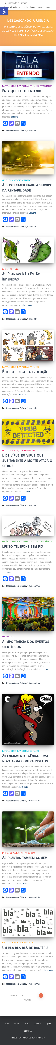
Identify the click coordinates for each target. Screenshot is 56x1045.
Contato (37, 1024)
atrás (33, 130)
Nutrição (31, 853)
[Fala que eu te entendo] (28, 65)
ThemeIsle (40, 1038)
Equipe (48, 1024)
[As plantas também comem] (28, 829)
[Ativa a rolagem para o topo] (50, 1039)
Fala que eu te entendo (22, 91)
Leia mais (15, 117)
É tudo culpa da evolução (25, 372)
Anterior (13, 995)
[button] (4, 11)
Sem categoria (8, 637)
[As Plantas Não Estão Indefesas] (28, 250)
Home (7, 1024)
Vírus (34, 450)
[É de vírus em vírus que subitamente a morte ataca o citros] (28, 432)
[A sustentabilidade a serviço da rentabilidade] (28, 157)
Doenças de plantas (30, 86)
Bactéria (6, 86)
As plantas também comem (24, 857)
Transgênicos (46, 86)
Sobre (17, 1024)
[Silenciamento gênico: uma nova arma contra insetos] (28, 719)
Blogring (28, 1031)
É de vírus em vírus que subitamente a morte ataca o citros (27, 460)
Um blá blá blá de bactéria (25, 947)
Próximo (27, 1000)
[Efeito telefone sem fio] (28, 526)
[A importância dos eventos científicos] (28, 614)
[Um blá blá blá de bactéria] (28, 922)
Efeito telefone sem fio (22, 546)
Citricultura (16, 86)
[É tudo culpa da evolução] (28, 345)
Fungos (23, 853)
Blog (27, 1024)
